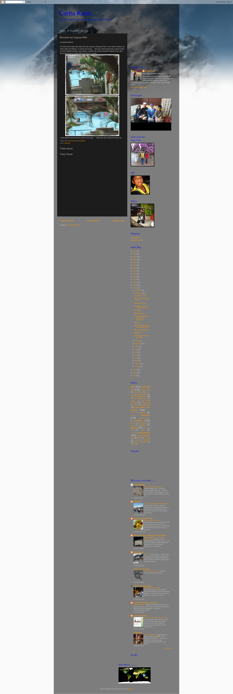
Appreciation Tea (139, 303)
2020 (135, 268)
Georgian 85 (145, 402)
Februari (138, 363)
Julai (136, 349)
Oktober (138, 341)
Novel (146, 428)
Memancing (138, 333)
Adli (132, 386)
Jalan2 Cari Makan (150, 634)
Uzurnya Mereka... (139, 604)
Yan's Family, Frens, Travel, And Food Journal (149, 535)
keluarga (67, 143)
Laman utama (93, 220)
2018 (135, 274)
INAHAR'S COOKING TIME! (143, 518)
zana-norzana (150, 71)
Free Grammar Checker (151, 571)
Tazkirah (133, 444)
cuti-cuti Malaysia (138, 396)
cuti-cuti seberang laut (138, 398)
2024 (135, 257)
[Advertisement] (152, 44)
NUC (143, 430)
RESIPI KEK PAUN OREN (152, 588)
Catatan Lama (118, 220)
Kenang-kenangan (144, 418)
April (136, 358)
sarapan (147, 438)
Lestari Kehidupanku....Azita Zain (145, 603)
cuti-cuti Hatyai (142, 394)
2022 (135, 262)
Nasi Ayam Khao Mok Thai (152, 520)
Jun (136, 352)
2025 (135, 254)
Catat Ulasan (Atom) (73, 225)
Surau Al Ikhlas (140, 442)
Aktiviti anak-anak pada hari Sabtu (142, 336)
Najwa (134, 427)
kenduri (138, 420)
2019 (135, 271)
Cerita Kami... (77, 12)
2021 (135, 265)
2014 (135, 285)
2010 (135, 375)
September (138, 344)
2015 (135, 282)
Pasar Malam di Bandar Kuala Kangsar (156, 503)
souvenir (146, 440)
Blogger (130, 689)
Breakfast (138, 392)
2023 (135, 259)
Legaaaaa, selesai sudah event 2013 (141, 307)
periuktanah (137, 632)
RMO (139, 438)
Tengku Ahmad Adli (137, 240)
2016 (135, 279)
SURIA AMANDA (139, 485)
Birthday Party (145, 390)
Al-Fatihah (137, 310)
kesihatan (143, 423)
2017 (135, 276)
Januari (137, 366)
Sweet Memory (138, 552)
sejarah (137, 440)
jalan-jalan (146, 405)
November (138, 293)
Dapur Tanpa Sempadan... (142, 586)
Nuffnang (133, 433)
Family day (135, 400)
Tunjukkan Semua (169, 648)
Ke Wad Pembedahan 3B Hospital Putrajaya (141, 318)
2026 (135, 251)
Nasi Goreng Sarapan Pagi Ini (153, 487)
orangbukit (137, 501)
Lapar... (146, 554)
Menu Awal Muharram (141, 330)
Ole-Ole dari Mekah (140, 296)
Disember (138, 290)
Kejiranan (133, 415)
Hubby (135, 405)
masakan (142, 425)
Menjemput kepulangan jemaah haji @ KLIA (141, 326)
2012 (135, 370)
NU (132, 430)
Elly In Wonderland (140, 615)
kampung (141, 412)
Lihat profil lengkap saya (138, 87)
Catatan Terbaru (67, 220)
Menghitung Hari (139, 313)
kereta (133, 423)
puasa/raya (144, 432)
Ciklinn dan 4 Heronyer (141, 569)
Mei (136, 355)
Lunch (133, 425)
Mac (136, 360)
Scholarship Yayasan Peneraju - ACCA (156, 617)
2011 (135, 372)
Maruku (136, 322)
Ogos (137, 346)
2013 (135, 288)
